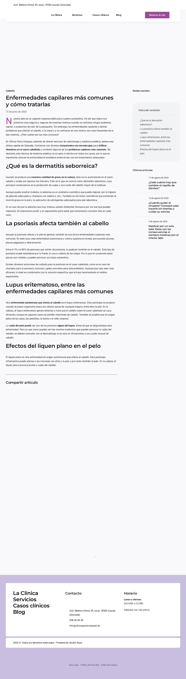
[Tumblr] (41, 392)
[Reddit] (22, 392)
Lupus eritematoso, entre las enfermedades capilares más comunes (155, 141)
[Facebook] (8, 392)
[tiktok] (175, 5)
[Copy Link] (55, 392)
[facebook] (165, 5)
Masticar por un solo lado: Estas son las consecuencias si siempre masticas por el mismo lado (163, 232)
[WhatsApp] (31, 392)
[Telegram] (36, 392)
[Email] (50, 392)
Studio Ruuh (75, 642)
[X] (12, 392)
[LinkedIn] (27, 392)
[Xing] (45, 392)
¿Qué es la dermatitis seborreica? (151, 122)
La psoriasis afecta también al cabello (156, 131)
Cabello (10, 90)
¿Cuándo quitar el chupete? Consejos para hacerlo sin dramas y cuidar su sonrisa (163, 207)
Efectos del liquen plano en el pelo (155, 151)
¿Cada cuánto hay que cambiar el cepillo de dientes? (162, 185)
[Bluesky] (17, 392)
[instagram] (170, 5)
